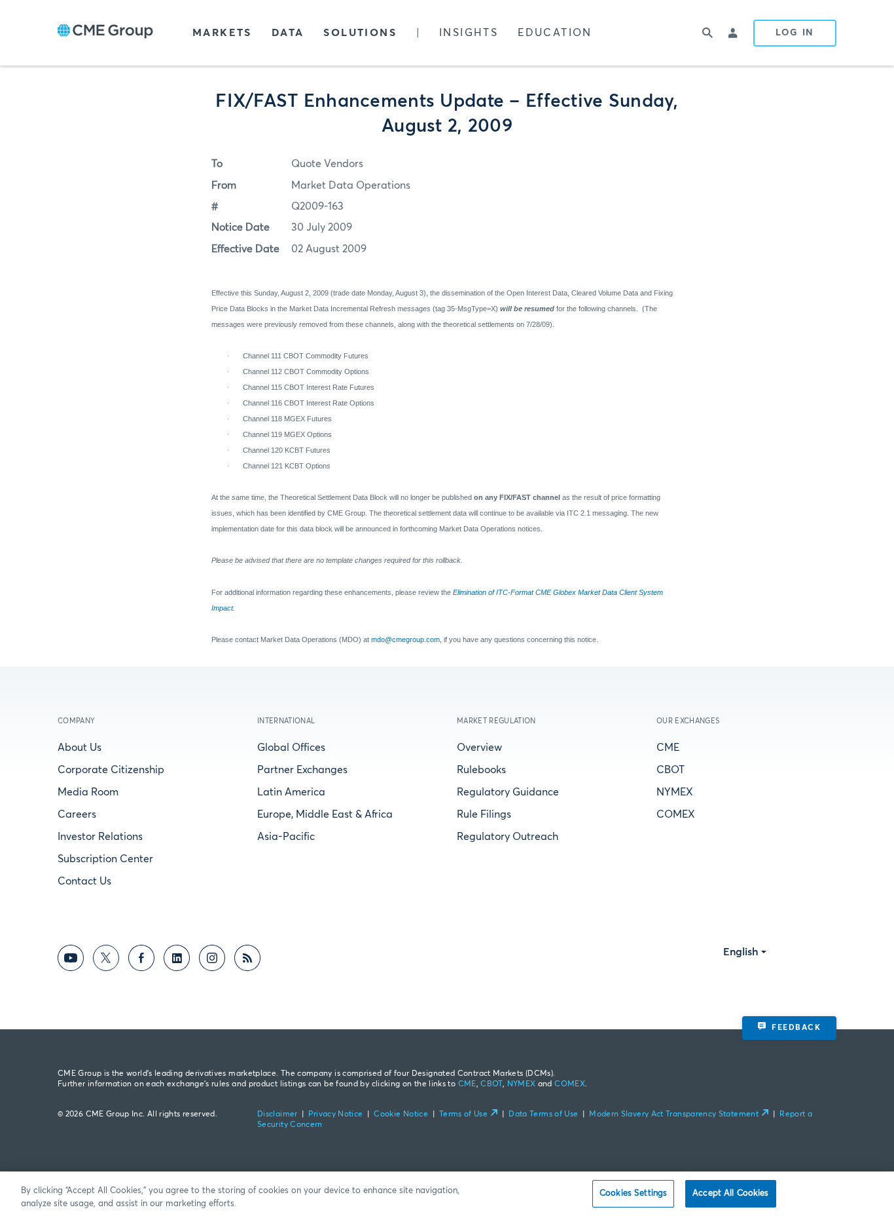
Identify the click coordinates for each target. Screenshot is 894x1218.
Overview (479, 747)
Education (555, 33)
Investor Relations (100, 836)
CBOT (670, 770)
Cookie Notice (401, 1114)
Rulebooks (481, 770)
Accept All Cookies (730, 1193)
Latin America (291, 792)
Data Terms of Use (543, 1114)
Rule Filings (484, 814)
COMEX (675, 814)
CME (667, 747)
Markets (222, 33)
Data (288, 33)
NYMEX (674, 792)
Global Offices (291, 747)
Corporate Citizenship (111, 770)
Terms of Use (463, 1114)
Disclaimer (277, 1114)
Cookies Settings (633, 1193)
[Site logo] (105, 32)
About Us (79, 747)
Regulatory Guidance (508, 792)
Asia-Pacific (286, 836)
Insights (468, 33)
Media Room (88, 792)
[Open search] (707, 32)
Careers (77, 814)
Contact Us (84, 881)
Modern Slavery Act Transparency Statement (674, 1114)
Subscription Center (105, 859)
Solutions (360, 33)
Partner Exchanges (302, 770)
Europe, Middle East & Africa (325, 814)
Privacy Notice (335, 1114)
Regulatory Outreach (507, 836)
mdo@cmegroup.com (405, 639)
